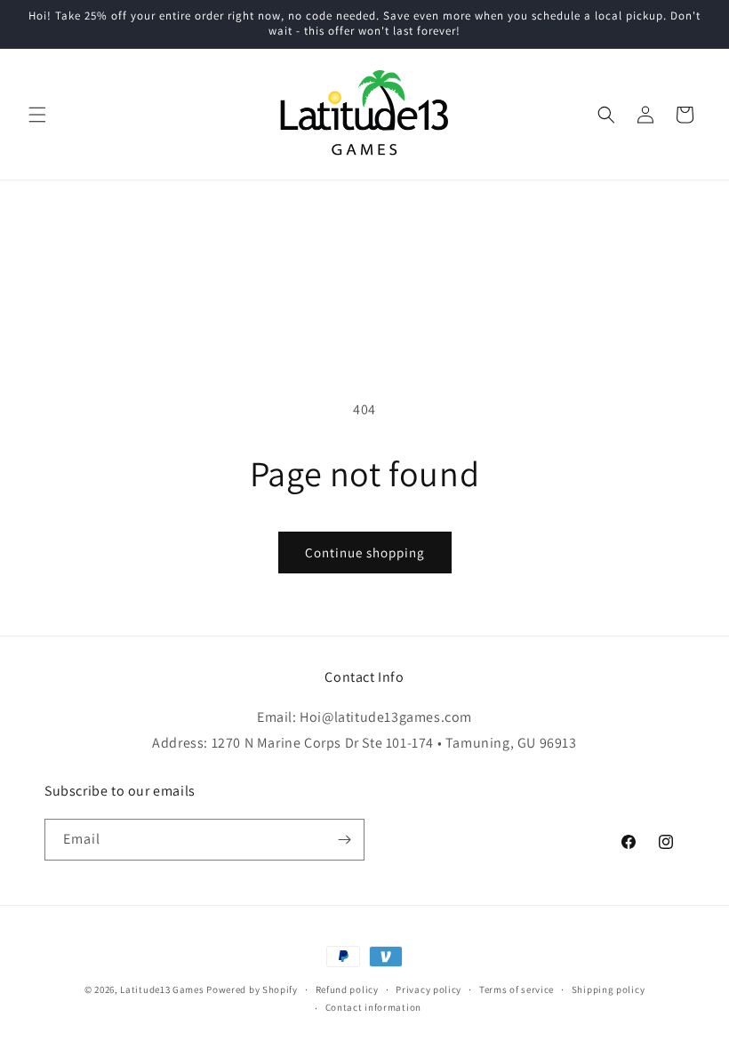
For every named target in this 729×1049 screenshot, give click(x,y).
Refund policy (347, 989)
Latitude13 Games (162, 989)
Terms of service (516, 989)
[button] (37, 114)
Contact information (373, 1007)
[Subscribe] (344, 840)
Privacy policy (428, 989)
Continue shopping (365, 552)
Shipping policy (608, 989)
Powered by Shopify (252, 989)
